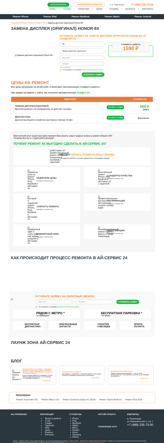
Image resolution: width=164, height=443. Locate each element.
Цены (99, 9)
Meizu (75, 428)
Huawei (75, 430)
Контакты (147, 9)
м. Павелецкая (118, 5)
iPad (74, 421)
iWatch (75, 425)
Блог (16, 361)
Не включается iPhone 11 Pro (121, 371)
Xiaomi (75, 437)
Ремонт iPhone (20, 16)
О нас (52, 9)
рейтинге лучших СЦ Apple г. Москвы (92, 154)
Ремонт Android (143, 16)
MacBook (76, 423)
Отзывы (113, 9)
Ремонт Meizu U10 (50, 400)
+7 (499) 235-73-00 (142, 4)
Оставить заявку (115, 107)
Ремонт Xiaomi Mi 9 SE (27, 400)
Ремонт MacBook (80, 16)
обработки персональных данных (93, 70)
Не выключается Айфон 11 (72, 372)
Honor (75, 432)
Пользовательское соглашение (74, 442)
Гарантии (83, 9)
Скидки (67, 9)
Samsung (76, 435)
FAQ (47, 428)
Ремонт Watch (112, 16)
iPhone (75, 418)
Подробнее (47, 380)
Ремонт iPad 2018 (133, 400)
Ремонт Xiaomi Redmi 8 (110, 400)
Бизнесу (130, 9)
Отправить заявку (93, 75)
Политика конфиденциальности (94, 442)
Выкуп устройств (53, 418)
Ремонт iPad (50, 16)
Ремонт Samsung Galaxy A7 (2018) (79, 400)
